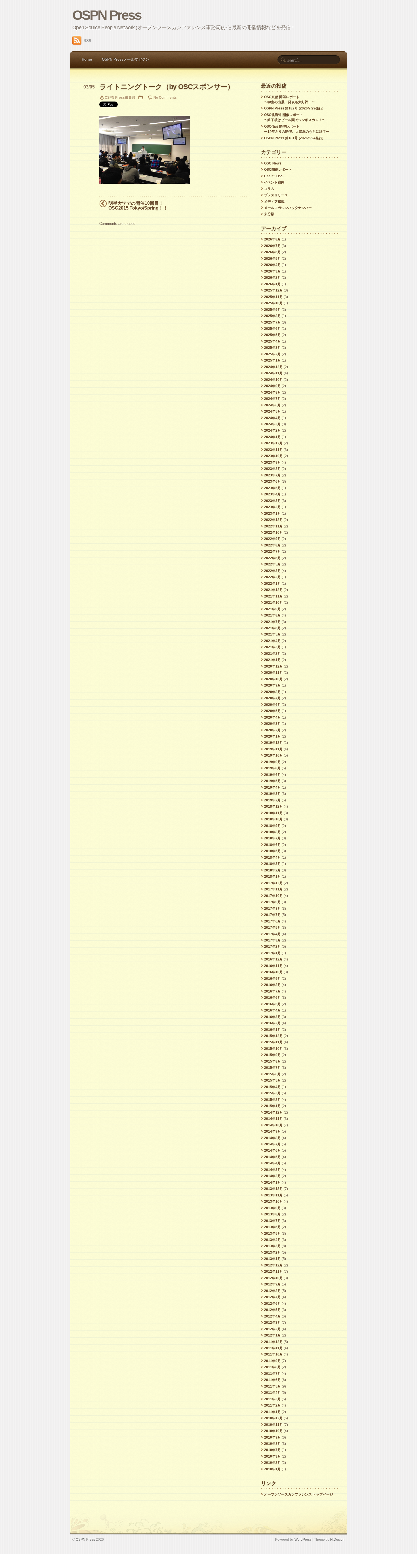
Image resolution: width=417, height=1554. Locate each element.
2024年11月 (273, 373)
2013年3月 (272, 1246)
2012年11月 (273, 1272)
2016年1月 (272, 1030)
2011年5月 (272, 1386)
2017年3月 (272, 940)
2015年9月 (272, 1055)
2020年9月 (272, 685)
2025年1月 (272, 360)
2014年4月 (272, 1163)
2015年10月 (273, 1049)
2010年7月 (272, 1450)
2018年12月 (273, 806)
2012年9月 (272, 1284)
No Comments (165, 97)
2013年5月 (272, 1234)
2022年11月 (273, 526)
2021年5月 (272, 634)
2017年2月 (272, 947)
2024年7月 (272, 399)
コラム (269, 189)
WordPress (302, 1539)
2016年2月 (272, 1023)
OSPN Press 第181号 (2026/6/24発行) (293, 138)
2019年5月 (272, 781)
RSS (87, 41)
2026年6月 (272, 252)
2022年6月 (272, 558)
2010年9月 (272, 1437)
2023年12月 (273, 443)
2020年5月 (272, 711)
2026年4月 (272, 265)
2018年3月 (272, 864)
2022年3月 (272, 571)
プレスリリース (276, 195)
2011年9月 (272, 1361)
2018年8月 (272, 832)
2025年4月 (272, 341)
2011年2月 (272, 1405)
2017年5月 (272, 928)
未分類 (269, 214)
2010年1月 (272, 1469)
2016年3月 (272, 1017)
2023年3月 (272, 501)
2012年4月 (272, 1316)
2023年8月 (272, 469)
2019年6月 (272, 775)
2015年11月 (273, 1042)
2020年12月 (273, 666)
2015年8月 (272, 1061)
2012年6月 (272, 1304)
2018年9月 (272, 826)
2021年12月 (273, 590)
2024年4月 (272, 418)
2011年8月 (272, 1367)
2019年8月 (272, 768)
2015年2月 (272, 1100)
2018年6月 (272, 845)
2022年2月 (272, 577)
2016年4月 (272, 1010)
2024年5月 (272, 411)
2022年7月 (272, 552)
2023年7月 (272, 475)
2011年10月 (273, 1354)
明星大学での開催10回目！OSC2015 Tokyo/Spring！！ (138, 205)
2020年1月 (272, 736)
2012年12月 (273, 1265)
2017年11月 (273, 889)
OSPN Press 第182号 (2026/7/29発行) (293, 108)
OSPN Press (106, 15)
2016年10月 (273, 972)
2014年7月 (272, 1144)
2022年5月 (272, 564)
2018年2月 (272, 870)
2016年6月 (272, 998)
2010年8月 (272, 1444)
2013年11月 (273, 1195)
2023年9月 (272, 462)
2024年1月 (272, 437)
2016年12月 (273, 959)
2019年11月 (273, 749)
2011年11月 (273, 1348)
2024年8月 (272, 392)
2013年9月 (272, 1208)
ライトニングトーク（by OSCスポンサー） (166, 86)
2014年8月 (272, 1138)
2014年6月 (272, 1150)
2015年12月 (273, 1036)
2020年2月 (272, 730)
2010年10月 (273, 1431)
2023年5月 (272, 488)
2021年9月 (272, 609)
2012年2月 (272, 1329)
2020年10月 (273, 679)
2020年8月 (272, 692)
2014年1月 (272, 1182)
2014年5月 (272, 1157)
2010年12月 (273, 1418)
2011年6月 (272, 1380)
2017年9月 (272, 902)
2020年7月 (272, 698)
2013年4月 (272, 1240)
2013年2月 (272, 1253)
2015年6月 (272, 1074)
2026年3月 (272, 271)
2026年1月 (272, 284)
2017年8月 (272, 909)
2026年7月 (272, 246)
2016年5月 (272, 1004)
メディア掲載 (274, 202)
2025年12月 (273, 290)
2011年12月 (273, 1342)
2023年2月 (272, 507)
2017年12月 (273, 883)
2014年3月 (272, 1170)
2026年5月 (272, 259)
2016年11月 (273, 966)
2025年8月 (272, 316)
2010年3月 (272, 1456)
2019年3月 (272, 794)
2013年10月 (273, 1201)
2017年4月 (272, 934)
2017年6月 (272, 921)
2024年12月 (273, 367)
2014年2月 (272, 1176)
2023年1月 (272, 514)
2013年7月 (272, 1221)
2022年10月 (273, 533)
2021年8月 (272, 615)
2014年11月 (273, 1119)
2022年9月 (272, 539)
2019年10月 (273, 755)
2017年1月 (272, 953)
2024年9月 (272, 386)
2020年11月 (273, 673)
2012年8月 (272, 1291)
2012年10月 (273, 1278)
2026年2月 (272, 278)
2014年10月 (273, 1125)
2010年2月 (272, 1463)
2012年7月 (272, 1297)
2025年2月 (272, 354)
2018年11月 (273, 813)
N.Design (337, 1539)
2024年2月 (272, 430)
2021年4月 (272, 641)
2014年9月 (272, 1131)
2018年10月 (273, 819)
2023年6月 (272, 481)
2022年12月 (273, 520)
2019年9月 (272, 762)
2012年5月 (272, 1310)
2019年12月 (273, 743)
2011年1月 (272, 1412)
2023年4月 (272, 494)
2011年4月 (272, 1393)
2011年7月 (272, 1374)
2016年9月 (272, 979)
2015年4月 (272, 1087)
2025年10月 (273, 303)
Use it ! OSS (273, 176)
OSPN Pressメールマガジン (125, 59)
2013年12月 (273, 1189)
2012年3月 (272, 1323)
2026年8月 (272, 239)
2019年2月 (272, 800)
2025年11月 (273, 297)
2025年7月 (272, 322)
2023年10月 (273, 456)
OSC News (272, 163)
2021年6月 (272, 628)
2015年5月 (272, 1080)
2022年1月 (272, 584)
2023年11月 (273, 450)
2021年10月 (273, 603)
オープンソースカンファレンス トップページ (298, 1494)
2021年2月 (272, 654)
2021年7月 (272, 622)
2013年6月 (272, 1227)
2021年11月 (273, 596)
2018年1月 (272, 877)
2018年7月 (272, 838)
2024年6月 (272, 405)
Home (87, 59)
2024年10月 (273, 380)
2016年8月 (272, 985)
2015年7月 (272, 1068)
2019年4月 (272, 787)
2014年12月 (273, 1112)
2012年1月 (272, 1335)
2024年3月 (272, 424)
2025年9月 (272, 310)
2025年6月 (272, 329)
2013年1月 (272, 1259)
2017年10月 (273, 896)
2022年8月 (272, 545)
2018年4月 (272, 858)
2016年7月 (272, 991)
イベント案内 (274, 182)
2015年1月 (272, 1106)
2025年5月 (272, 335)
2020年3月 (272, 724)
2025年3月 (272, 348)
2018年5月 (272, 851)
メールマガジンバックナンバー (288, 208)
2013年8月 (272, 1214)
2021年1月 (272, 660)
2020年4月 (272, 717)
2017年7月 (272, 915)
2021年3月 (272, 647)
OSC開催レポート (278, 170)
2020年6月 (272, 705)
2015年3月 (272, 1093)
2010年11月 (273, 1425)
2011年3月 (272, 1399)
